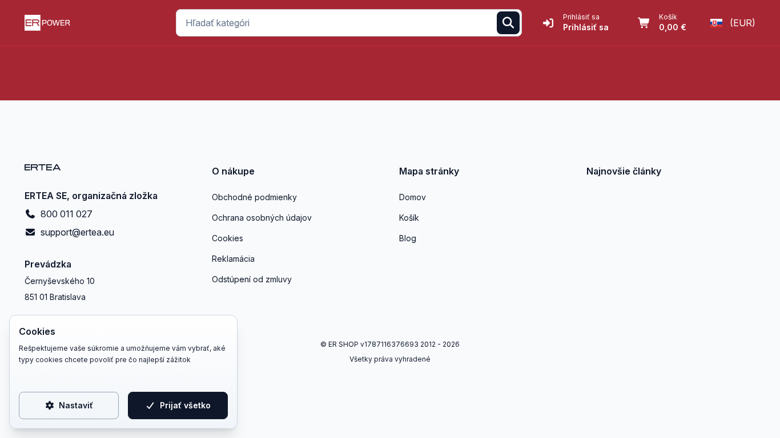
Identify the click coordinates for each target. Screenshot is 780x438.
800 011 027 (67, 214)
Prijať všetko (185, 405)
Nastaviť (76, 405)
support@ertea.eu (77, 232)
